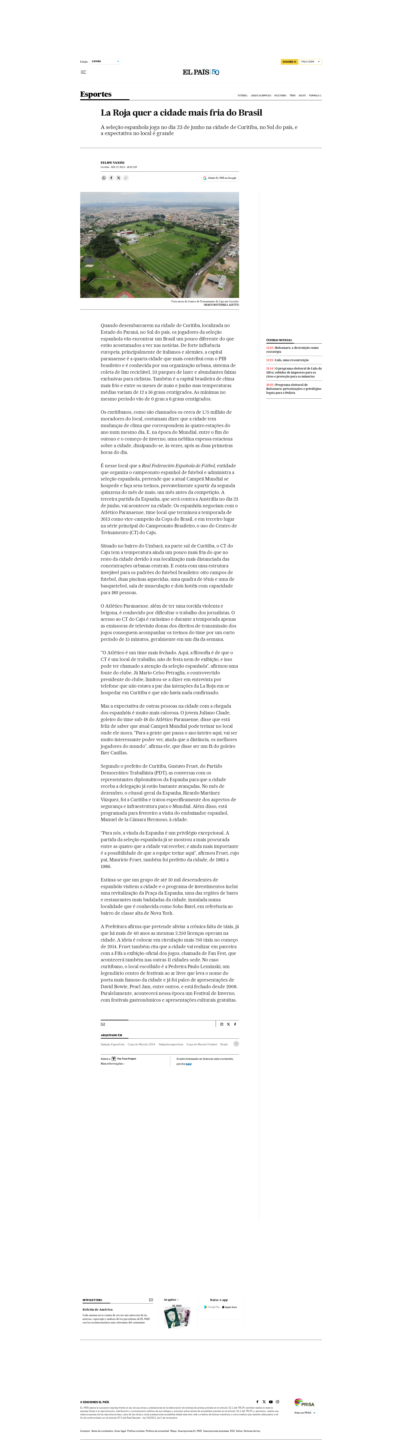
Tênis (293, 95)
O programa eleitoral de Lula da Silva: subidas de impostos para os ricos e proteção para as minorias (294, 372)
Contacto (85, 1431)
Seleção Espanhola (112, 1044)
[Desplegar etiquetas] (236, 1044)
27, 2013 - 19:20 (124, 167)
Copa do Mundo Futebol (202, 1044)
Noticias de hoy (252, 1431)
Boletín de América (97, 1309)
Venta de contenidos (102, 1431)
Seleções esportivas (171, 1044)
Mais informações (112, 1063)
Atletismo (280, 95)
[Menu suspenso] (83, 72)
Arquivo (170, 1299)
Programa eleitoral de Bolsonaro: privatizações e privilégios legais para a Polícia (294, 389)
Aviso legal (120, 1431)
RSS (232, 1431)
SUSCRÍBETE (289, 61)
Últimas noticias (279, 340)
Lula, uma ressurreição (292, 360)
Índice (239, 1431)
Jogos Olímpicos (261, 95)
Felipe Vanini (112, 163)
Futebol (243, 95)
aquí (189, 1063)
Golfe (302, 95)
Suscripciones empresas (216, 1431)
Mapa (173, 1431)
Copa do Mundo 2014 (141, 1044)
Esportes (96, 94)
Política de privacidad (157, 1431)
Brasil (223, 1044)
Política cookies (135, 1431)
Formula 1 (315, 95)
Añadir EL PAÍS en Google (222, 177)
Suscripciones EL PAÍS (190, 1431)
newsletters (92, 1300)
